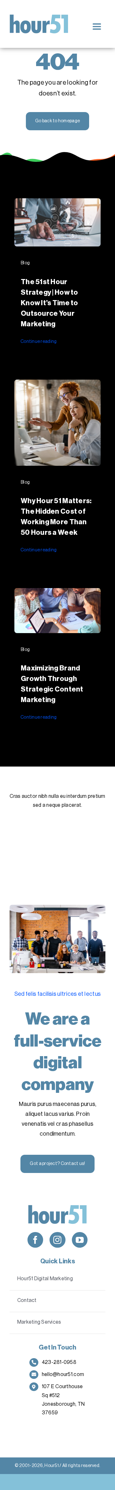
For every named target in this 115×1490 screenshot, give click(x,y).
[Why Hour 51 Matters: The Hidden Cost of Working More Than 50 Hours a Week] (57, 384)
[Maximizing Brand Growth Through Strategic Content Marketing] (57, 593)
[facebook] (35, 1240)
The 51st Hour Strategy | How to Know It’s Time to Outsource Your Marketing (49, 303)
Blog (25, 263)
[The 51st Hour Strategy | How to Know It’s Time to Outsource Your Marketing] (57, 203)
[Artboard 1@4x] (39, 17)
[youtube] (80, 1240)
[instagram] (57, 1240)
